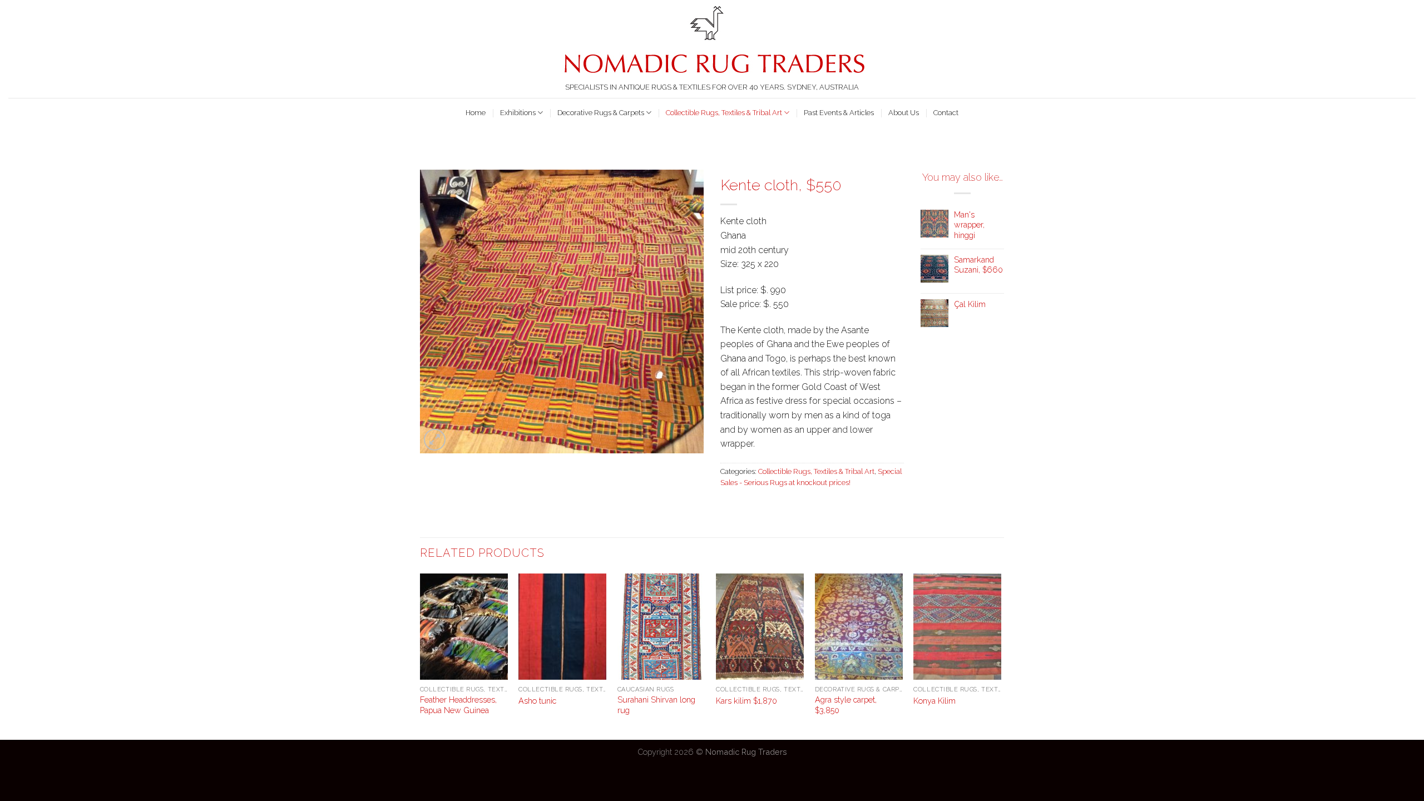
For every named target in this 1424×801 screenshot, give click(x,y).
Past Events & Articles (839, 112)
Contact (945, 112)
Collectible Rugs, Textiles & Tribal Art (724, 112)
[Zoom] (435, 440)
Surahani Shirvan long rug (656, 705)
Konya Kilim (934, 700)
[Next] (1000, 655)
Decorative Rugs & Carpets (600, 112)
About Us (903, 112)
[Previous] (420, 655)
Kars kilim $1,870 (746, 700)
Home (476, 112)
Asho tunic (537, 700)
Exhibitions (518, 112)
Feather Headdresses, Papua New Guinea (458, 705)
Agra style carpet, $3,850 (846, 705)
